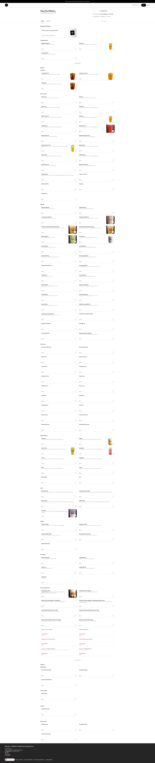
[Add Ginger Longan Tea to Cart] (75, 563)
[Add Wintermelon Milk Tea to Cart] (113, 222)
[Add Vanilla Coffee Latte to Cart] (75, 549)
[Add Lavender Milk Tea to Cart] (75, 338)
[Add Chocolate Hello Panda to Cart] (75, 675)
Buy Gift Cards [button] (135, 5)
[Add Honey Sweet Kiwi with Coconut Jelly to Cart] (75, 615)
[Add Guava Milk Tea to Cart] (75, 309)
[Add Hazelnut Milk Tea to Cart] (75, 261)
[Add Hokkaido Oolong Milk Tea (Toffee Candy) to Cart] (75, 232)
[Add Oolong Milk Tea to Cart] (75, 58)
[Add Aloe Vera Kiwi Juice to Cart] (113, 352)
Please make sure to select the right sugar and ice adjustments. (77, 1)
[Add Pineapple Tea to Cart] (75, 131)
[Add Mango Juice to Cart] (113, 381)
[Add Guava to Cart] (113, 473)
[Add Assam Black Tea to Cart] (75, 78)
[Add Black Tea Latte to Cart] (75, 496)
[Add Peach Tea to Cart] (113, 49)
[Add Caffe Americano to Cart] (75, 529)
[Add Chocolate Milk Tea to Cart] (113, 271)
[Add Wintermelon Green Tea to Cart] (113, 141)
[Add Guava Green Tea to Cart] (75, 170)
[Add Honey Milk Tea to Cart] (75, 251)
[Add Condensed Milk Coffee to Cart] (75, 539)
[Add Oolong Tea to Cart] (75, 88)
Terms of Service (19, 759)
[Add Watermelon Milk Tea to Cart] (75, 329)
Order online (7, 754)
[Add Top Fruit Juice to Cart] (75, 420)
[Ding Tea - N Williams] (6, 5)
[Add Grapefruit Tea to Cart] (113, 160)
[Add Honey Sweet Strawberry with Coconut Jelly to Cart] (75, 625)
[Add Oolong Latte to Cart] (75, 506)
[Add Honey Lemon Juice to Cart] (113, 420)
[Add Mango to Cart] (113, 444)
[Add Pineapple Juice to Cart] (75, 410)
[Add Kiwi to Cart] (113, 482)
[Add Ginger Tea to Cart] (75, 572)
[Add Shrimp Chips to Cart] (75, 699)
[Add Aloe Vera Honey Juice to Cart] (75, 352)
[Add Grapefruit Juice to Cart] (113, 372)
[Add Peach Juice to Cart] (75, 362)
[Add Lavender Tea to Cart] (75, 199)
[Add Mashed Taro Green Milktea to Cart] (113, 596)
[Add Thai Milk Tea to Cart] (75, 280)
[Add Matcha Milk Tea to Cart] (75, 242)
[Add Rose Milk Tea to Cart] (113, 329)
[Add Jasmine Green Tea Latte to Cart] (113, 496)
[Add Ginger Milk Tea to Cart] (113, 563)
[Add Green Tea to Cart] (75, 444)
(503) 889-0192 (8, 748)
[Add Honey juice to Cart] (113, 401)
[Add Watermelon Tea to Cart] (75, 189)
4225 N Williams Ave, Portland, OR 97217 (14, 749)
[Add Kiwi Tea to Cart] (113, 102)
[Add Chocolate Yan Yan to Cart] (75, 714)
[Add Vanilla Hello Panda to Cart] (113, 675)
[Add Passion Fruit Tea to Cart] (75, 121)
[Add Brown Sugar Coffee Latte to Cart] (113, 539)
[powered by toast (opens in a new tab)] (9, 759)
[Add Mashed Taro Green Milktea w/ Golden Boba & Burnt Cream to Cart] (113, 606)
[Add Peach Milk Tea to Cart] (75, 300)
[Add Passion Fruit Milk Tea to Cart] (113, 290)
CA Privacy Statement (39, 759)
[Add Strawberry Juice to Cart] (75, 381)
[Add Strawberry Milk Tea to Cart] (113, 300)
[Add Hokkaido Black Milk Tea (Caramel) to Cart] (113, 232)
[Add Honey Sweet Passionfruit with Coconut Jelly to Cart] (113, 615)
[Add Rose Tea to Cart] (113, 189)
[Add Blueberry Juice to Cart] (75, 391)
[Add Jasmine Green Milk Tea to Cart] (75, 222)
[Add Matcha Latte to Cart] (113, 506)
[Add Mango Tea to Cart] (113, 112)
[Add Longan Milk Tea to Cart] (113, 572)
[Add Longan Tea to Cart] (75, 582)
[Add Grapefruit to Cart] (113, 463)
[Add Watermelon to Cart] (75, 482)
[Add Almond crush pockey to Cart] (75, 739)
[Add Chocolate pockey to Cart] (113, 729)
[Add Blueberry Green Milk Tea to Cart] (113, 309)
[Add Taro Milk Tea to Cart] (113, 242)
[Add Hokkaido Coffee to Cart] (113, 529)
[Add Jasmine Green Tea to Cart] (113, 78)
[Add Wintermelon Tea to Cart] (75, 141)
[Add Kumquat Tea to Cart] (113, 150)
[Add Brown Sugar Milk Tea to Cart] (113, 261)
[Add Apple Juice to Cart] (75, 401)
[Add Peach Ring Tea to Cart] (75, 179)
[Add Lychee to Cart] (75, 463)
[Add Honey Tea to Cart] (75, 102)
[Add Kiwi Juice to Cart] (113, 410)
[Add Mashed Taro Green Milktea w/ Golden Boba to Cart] (75, 606)
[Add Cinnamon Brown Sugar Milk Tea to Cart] (113, 319)
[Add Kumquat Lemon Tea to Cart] (75, 150)
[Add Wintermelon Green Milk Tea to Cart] (75, 319)
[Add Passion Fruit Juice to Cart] (113, 362)
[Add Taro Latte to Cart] (75, 516)
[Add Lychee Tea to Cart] (75, 112)
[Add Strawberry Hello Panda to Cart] (75, 685)
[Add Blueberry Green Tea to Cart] (113, 170)
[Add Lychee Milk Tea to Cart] (113, 280)
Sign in (148, 5)
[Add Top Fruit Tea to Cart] (75, 160)
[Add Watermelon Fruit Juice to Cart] (113, 430)
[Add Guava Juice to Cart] (113, 391)
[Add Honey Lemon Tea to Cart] (113, 179)
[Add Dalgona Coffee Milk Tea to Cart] (75, 271)
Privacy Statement (28, 759)
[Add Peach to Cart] (75, 473)
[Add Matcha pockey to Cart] (75, 729)
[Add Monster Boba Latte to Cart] (75, 596)
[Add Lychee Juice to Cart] (75, 372)
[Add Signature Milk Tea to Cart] (75, 49)
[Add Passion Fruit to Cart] (75, 453)
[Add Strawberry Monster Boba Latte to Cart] (113, 625)
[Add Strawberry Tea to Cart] (113, 131)
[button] (43, 21)
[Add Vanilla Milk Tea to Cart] (113, 251)
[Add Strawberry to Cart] (113, 453)
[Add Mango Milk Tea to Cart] (75, 290)
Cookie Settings (48, 759)
